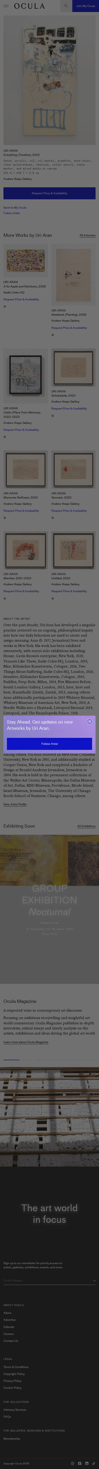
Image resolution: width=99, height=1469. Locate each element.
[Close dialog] (89, 721)
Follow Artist (49, 743)
